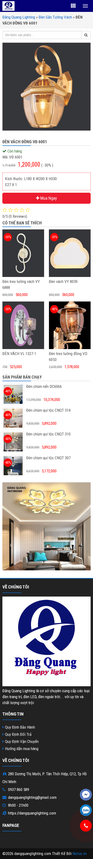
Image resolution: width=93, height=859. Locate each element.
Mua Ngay (48, 198)
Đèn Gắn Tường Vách (55, 17)
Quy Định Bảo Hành (20, 727)
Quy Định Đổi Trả (18, 734)
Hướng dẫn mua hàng (21, 748)
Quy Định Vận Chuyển (22, 741)
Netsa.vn (79, 853)
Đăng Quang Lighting (18, 17)
